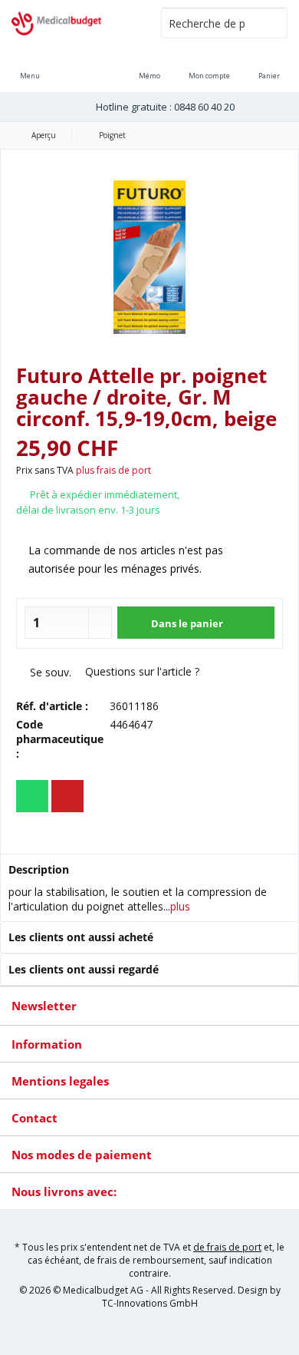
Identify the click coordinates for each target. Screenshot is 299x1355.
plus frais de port (113, 470)
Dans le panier (186, 623)
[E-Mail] (67, 796)
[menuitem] (269, 65)
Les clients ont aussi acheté (80, 937)
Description (38, 869)
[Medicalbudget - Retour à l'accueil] (75, 23)
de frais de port (227, 1247)
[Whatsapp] (32, 796)
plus (180, 906)
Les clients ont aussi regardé (83, 969)
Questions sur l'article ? (140, 671)
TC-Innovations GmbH (150, 1303)
